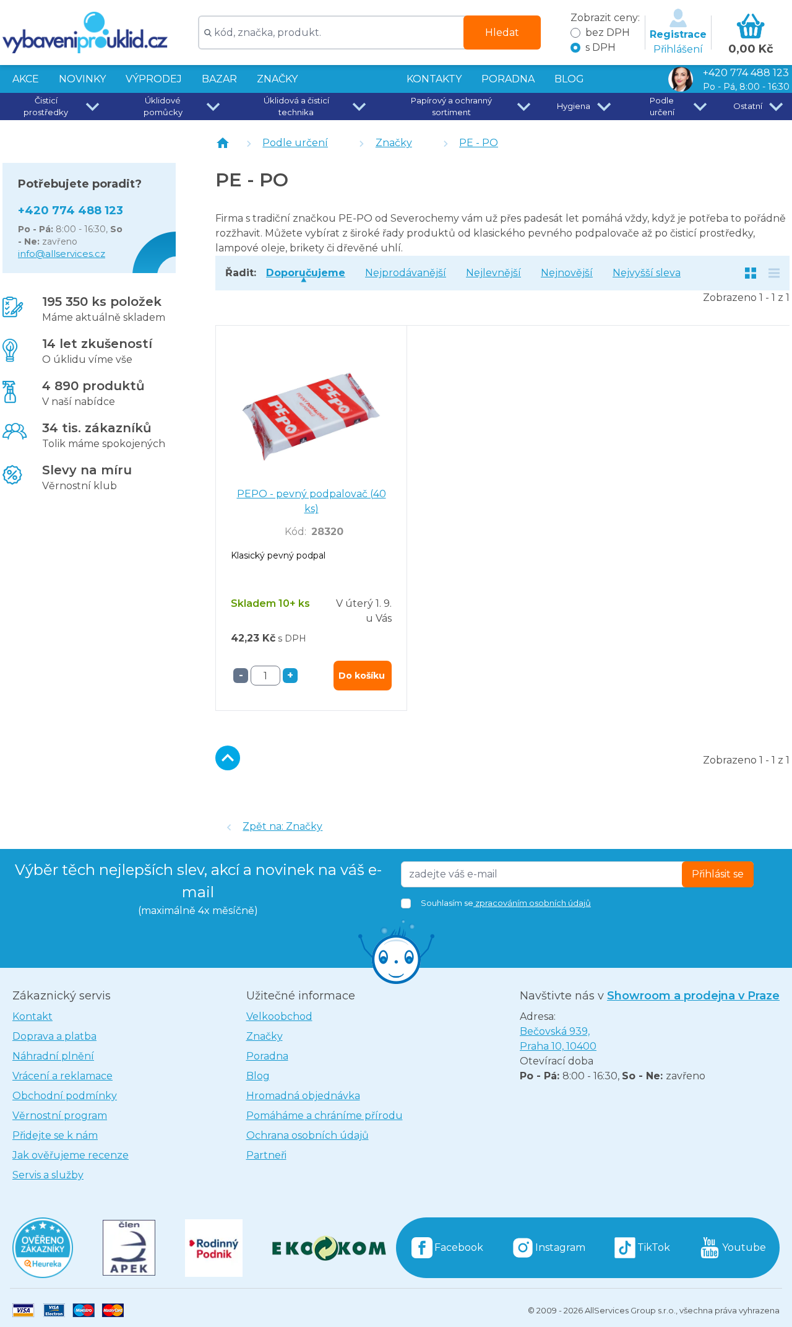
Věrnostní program (59, 1115)
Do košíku (361, 675)
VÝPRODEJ (154, 79)
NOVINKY (82, 79)
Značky (277, 79)
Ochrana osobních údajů (307, 1135)
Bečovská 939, (558, 1038)
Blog (258, 1076)
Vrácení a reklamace (62, 1076)
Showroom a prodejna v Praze (693, 996)
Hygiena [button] (573, 106)
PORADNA (508, 79)
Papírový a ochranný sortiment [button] (451, 106)
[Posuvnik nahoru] (227, 758)
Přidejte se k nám (55, 1135)
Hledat (502, 32)
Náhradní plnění (53, 1056)
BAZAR (219, 79)
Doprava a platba (54, 1036)
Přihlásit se (718, 874)
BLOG (569, 79)
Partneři (266, 1155)
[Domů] (222, 143)
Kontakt (32, 1016)
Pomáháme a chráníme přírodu (324, 1115)
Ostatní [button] (747, 106)
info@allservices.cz (61, 253)
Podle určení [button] (662, 106)
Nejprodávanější (405, 273)
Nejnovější (567, 273)
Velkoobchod (279, 1016)
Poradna (267, 1056)
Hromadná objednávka (303, 1096)
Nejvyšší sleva (647, 273)
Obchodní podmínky (64, 1096)
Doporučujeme (305, 273)
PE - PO (478, 143)
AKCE (25, 79)
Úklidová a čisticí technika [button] (296, 106)
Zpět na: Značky (282, 826)
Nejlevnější (493, 273)
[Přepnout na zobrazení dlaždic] (750, 273)
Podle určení (295, 143)
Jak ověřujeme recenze (70, 1155)
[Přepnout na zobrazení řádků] (774, 273)
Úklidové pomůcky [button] (163, 106)
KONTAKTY (434, 79)
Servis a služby (48, 1175)
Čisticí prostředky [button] (46, 106)
